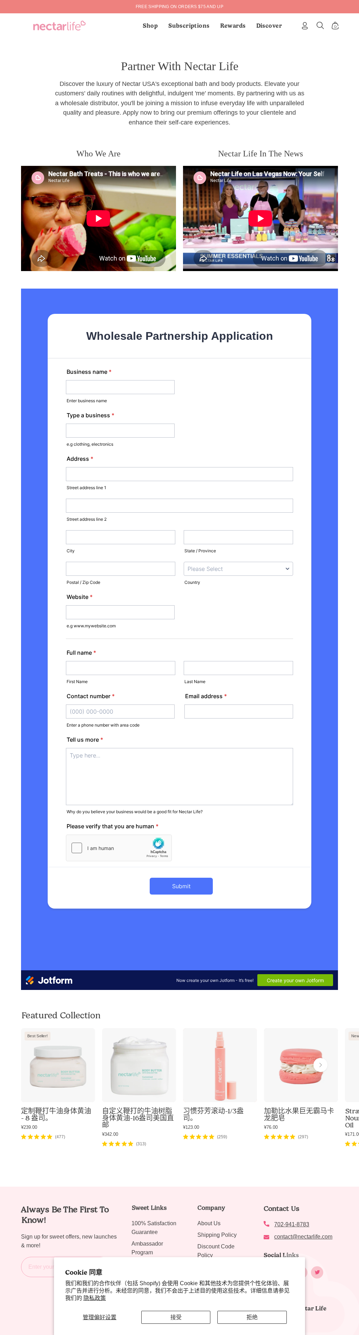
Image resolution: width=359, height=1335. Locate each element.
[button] (189, 25)
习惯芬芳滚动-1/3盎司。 (213, 1114)
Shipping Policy (217, 1235)
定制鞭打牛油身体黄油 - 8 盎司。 (56, 1114)
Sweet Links (149, 1207)
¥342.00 (110, 1134)
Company (211, 1207)
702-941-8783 (291, 1224)
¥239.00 (29, 1127)
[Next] (320, 1065)
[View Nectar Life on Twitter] (317, 1272)
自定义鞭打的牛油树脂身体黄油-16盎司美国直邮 (138, 1117)
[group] (179, 6)
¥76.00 (271, 1127)
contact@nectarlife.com (303, 1237)
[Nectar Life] (59, 26)
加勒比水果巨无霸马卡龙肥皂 (299, 1114)
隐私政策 (94, 1298)
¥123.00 (191, 1127)
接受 (176, 1317)
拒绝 (252, 1317)
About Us (209, 1223)
